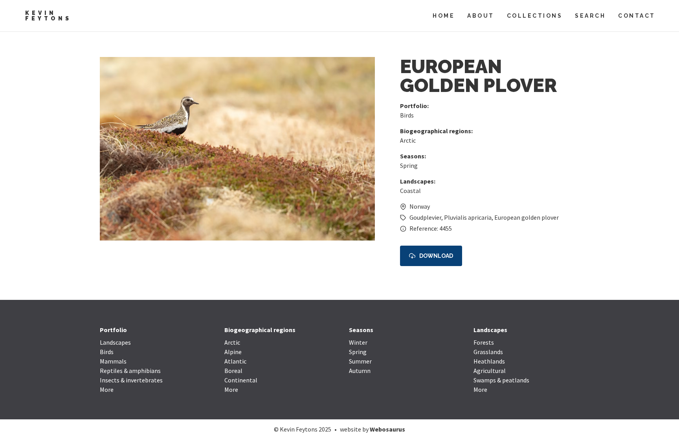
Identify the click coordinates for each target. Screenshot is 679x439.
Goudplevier (425, 217)
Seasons (361, 330)
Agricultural (489, 371)
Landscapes (115, 342)
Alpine (233, 352)
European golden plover (526, 217)
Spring (409, 165)
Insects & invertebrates (131, 380)
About (480, 16)
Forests (483, 342)
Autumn (360, 371)
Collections (535, 16)
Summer (360, 361)
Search (590, 16)
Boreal (233, 371)
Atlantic (235, 361)
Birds (407, 115)
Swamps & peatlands (501, 380)
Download (436, 256)
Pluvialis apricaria (468, 217)
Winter (358, 342)
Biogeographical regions (259, 330)
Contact (636, 16)
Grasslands (488, 352)
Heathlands (489, 361)
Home (444, 16)
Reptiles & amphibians (130, 371)
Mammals (113, 361)
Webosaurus (387, 429)
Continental (240, 380)
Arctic (408, 140)
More (107, 389)
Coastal (410, 191)
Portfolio (113, 330)
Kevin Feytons (48, 15)
